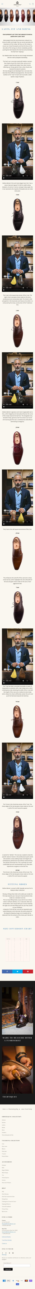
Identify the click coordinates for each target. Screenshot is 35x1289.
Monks (3, 1127)
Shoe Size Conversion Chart (8, 1196)
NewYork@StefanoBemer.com (9, 1232)
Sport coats (4, 1146)
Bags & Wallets (5, 1170)
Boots (3, 1130)
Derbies (4, 1122)
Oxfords (4, 1120)
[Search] (30, 4)
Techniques (10, 1097)
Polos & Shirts (5, 1156)
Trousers (4, 1154)
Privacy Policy (5, 1209)
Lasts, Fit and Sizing (26, 1109)
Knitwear (4, 1165)
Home (4, 1109)
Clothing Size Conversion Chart (9, 1201)
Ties (3, 1175)
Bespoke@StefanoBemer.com (9, 1223)
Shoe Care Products (6, 1182)
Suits (3, 1144)
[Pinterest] (9, 1253)
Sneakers (4, 1132)
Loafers (3, 1125)
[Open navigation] (2, 4)
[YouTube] (12, 1253)
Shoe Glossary (5, 1194)
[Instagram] (5, 1253)
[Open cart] (33, 4)
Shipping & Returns (6, 1204)
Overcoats (4, 1151)
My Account (4, 1211)
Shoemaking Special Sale (7, 1135)
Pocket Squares (5, 1177)
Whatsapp (4, 1254)
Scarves (4, 1180)
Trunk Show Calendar (7, 1240)
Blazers (3, 1149)
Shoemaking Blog (13, 1109)
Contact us (4, 1243)
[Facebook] (2, 1253)
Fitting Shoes (5, 1199)
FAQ (3, 1191)
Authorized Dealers (6, 1236)
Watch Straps (5, 1172)
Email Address (7, 1263)
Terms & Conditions (6, 1206)
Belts (3, 1167)
